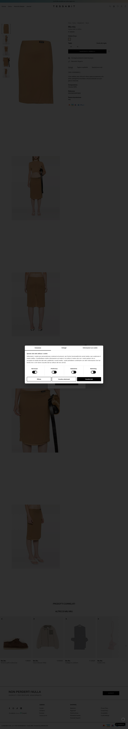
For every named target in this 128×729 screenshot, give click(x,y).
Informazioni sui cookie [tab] (90, 348)
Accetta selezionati (64, 379)
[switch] (54, 372)
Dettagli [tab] (64, 348)
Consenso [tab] (38, 348)
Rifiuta (39, 379)
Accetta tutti (89, 379)
